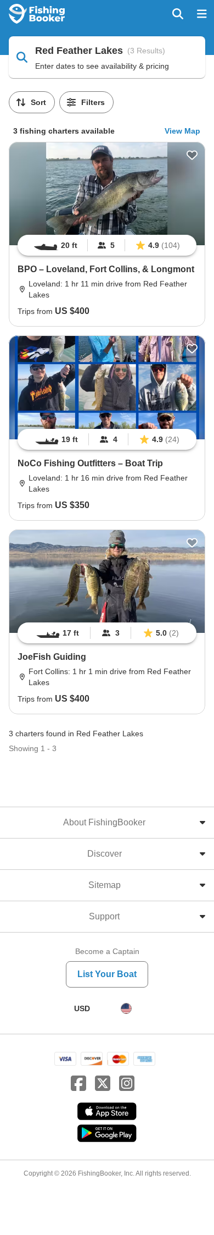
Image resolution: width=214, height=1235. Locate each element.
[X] (102, 1084)
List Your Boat (107, 974)
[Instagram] (126, 1084)
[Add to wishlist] (192, 155)
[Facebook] (78, 1084)
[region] (107, 245)
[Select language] (126, 1008)
